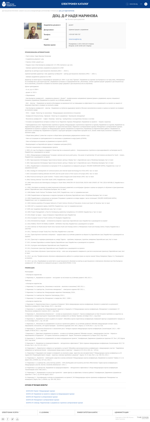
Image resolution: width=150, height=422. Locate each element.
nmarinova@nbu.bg (75, 39)
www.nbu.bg (132, 4)
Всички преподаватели (76, 20)
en (141, 4)
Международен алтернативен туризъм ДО (44, 11)
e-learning (44, 412)
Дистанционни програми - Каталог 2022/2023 (16, 11)
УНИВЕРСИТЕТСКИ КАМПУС (87, 412)
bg (146, 4)
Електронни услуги (10, 412)
